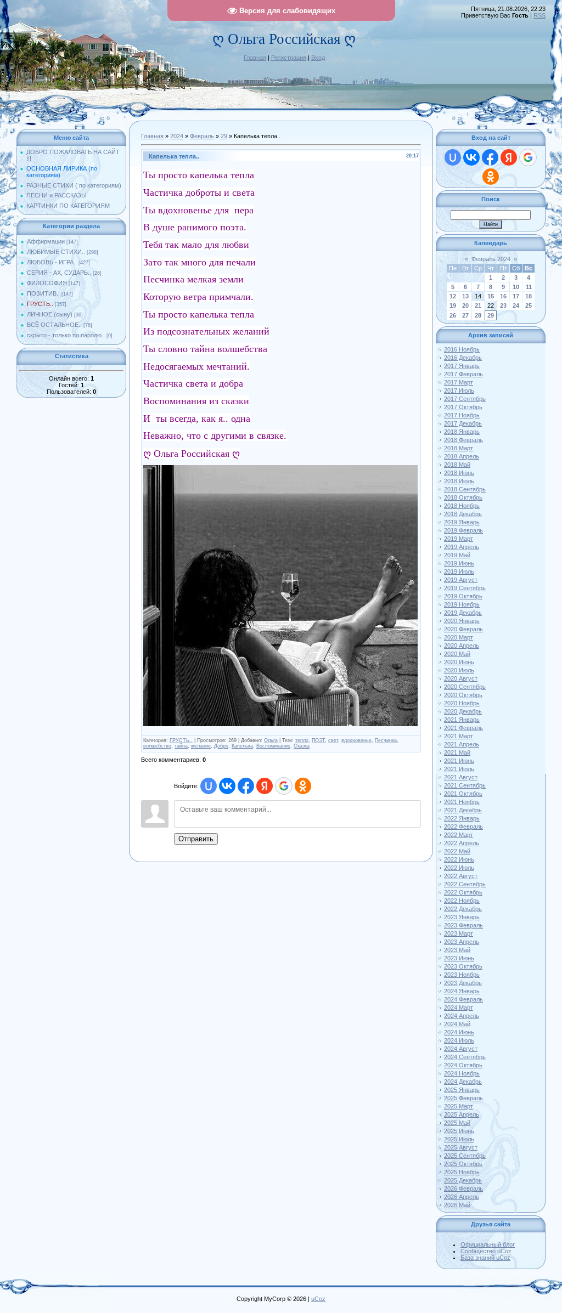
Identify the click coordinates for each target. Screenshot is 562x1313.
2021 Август (460, 777)
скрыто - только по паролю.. (66, 335)
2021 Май (457, 752)
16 (503, 296)
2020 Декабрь (463, 711)
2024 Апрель (461, 1015)
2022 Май (457, 851)
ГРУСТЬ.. (40, 304)
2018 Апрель (461, 456)
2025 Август (460, 1147)
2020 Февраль (463, 629)
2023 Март (458, 933)
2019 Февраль (463, 530)
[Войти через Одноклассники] (303, 786)
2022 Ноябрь (462, 900)
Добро (221, 746)
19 (452, 305)
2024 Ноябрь (462, 1073)
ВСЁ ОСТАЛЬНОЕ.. (54, 324)
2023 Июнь (459, 958)
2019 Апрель (461, 547)
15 (490, 296)
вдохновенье (356, 740)
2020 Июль (459, 670)
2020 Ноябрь (462, 703)
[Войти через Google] (284, 786)
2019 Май (457, 555)
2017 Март (458, 382)
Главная (255, 57)
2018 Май (457, 464)
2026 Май (457, 1205)
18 (528, 296)
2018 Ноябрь (462, 505)
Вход (318, 57)
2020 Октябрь (463, 695)
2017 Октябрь (463, 407)
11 (529, 287)
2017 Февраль (463, 374)
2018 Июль (459, 481)
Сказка (302, 746)
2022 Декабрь (463, 908)
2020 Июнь (459, 662)
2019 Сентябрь (465, 588)
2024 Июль (459, 1040)
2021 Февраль (463, 728)
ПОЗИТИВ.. (43, 293)
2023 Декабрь (463, 983)
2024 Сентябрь (465, 1057)
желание (201, 746)
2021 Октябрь (463, 793)
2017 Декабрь (463, 423)
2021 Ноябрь (462, 802)
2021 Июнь (459, 760)
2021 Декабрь (463, 810)
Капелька (242, 746)
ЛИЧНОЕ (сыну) (49, 314)
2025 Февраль (463, 1098)
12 (452, 296)
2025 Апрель (461, 1114)
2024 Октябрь (463, 1065)
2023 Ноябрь (462, 974)
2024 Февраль (463, 999)
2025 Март (458, 1106)
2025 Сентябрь (465, 1155)
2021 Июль (459, 769)
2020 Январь (462, 621)
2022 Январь (462, 818)
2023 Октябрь (463, 966)
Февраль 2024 (490, 259)
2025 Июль (459, 1139)
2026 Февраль (463, 1188)
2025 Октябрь (463, 1164)
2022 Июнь (459, 859)
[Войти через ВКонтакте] (227, 786)
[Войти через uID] (208, 786)
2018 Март (458, 448)
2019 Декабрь (463, 612)
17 (516, 296)
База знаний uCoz (485, 1257)
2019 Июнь (459, 563)
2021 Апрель (461, 744)
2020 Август (460, 678)
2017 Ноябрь (462, 415)
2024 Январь (462, 991)
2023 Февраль (463, 925)
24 (516, 305)
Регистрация (288, 57)
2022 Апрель (461, 843)
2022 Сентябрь (465, 884)
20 (465, 305)
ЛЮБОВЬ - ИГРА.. (52, 262)
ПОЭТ (318, 740)
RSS (539, 15)
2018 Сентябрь (465, 489)
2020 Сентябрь (465, 686)
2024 (176, 136)
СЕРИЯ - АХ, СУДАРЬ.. (59, 272)
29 (224, 136)
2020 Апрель (461, 645)
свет (333, 740)
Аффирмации (46, 241)
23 (503, 305)
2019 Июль (459, 571)
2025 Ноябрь (462, 1172)
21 (478, 305)
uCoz (318, 1298)
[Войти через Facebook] (246, 786)
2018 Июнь (459, 472)
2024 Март (458, 1007)
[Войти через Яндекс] (264, 786)
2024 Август (460, 1048)
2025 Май (457, 1122)
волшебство (157, 746)
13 (465, 296)
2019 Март (458, 538)
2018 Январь (462, 431)
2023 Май (457, 950)
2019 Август (460, 579)
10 (516, 287)
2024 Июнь (459, 1032)
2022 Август (460, 876)
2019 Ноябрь (462, 604)
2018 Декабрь (463, 514)
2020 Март (458, 637)
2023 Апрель (461, 941)
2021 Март (458, 736)
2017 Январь (462, 366)
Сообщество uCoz (486, 1251)
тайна (181, 746)
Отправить (195, 839)
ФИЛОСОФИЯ (47, 283)
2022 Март (458, 834)
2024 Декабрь (463, 1081)
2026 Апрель (461, 1196)
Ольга (271, 740)
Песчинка (386, 740)
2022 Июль (459, 867)
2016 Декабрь (463, 357)
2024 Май (457, 1024)
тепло (301, 740)
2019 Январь (462, 522)
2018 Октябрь (463, 497)
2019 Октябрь (463, 596)
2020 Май (457, 653)
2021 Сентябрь (465, 785)
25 (528, 305)
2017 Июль (459, 390)
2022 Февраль (463, 826)
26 (452, 315)
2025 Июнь (459, 1131)
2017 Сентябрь (465, 398)
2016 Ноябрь (462, 349)
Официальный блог (487, 1244)
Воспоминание (273, 746)
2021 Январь (462, 719)
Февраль (202, 136)
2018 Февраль (463, 440)
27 (465, 315)
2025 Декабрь (463, 1180)
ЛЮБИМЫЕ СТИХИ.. (56, 251)
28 (478, 315)
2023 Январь (462, 917)
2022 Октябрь (463, 892)
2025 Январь (462, 1089)
